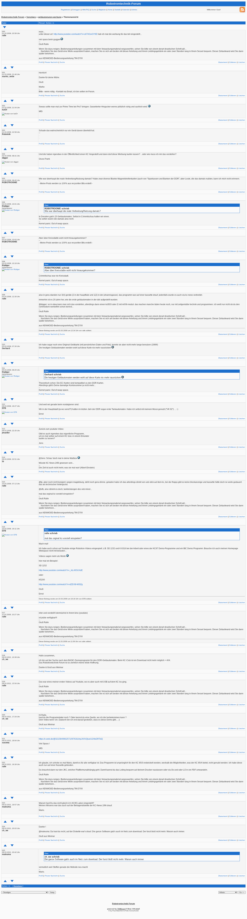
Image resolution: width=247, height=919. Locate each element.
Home (110, 10)
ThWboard (121, 909)
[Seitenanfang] (5, 67)
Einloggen (76, 10)
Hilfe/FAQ (85, 10)
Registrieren (65, 10)
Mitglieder (102, 10)
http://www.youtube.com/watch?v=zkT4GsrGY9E (75, 34)
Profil (41, 62)
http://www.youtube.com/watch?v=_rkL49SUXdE (61, 570)
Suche (93, 10)
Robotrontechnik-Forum (12, 17)
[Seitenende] (12, 67)
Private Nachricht (51, 62)
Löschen (241, 62)
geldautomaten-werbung (49, 17)
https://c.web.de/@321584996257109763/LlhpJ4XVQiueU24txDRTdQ (71, 739)
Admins (134, 10)
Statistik (117, 10)
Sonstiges (31, 17)
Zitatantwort (222, 62)
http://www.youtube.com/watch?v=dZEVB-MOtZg (61, 584)
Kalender (126, 10)
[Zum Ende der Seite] (4, 27)
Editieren (232, 62)
